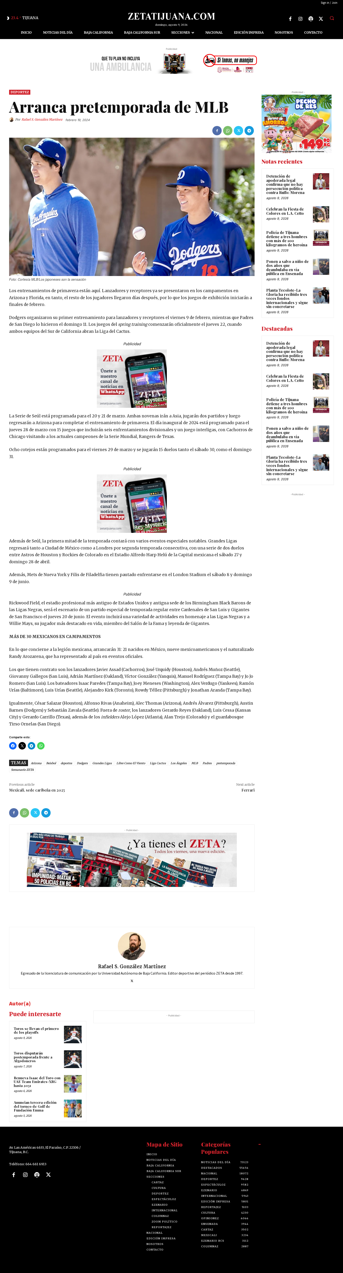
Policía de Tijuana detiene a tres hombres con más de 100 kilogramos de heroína (286, 238)
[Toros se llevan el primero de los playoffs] (73, 1035)
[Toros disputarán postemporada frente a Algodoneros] (73, 1059)
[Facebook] (290, 19)
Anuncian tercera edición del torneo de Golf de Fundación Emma (35, 1106)
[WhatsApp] (227, 130)
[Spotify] (311, 19)
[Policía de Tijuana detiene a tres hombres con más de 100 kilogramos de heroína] (321, 238)
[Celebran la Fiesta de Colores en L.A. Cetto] (321, 214)
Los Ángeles (179, 763)
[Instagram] (300, 19)
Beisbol (51, 763)
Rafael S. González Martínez (41, 120)
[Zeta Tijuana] (171, 16)
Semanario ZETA (22, 769)
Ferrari (248, 790)
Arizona (36, 763)
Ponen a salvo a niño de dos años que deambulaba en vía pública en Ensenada (287, 267)
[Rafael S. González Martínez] (12, 120)
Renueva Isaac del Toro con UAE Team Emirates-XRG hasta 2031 (37, 1082)
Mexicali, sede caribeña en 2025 (37, 790)
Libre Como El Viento (130, 763)
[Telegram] (249, 130)
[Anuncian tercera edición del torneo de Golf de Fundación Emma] (73, 1109)
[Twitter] (321, 19)
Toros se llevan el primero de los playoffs (36, 1030)
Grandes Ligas (102, 763)
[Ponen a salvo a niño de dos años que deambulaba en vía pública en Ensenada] (321, 266)
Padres (207, 763)
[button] (331, 18)
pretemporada (225, 763)
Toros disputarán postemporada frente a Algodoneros (33, 1057)
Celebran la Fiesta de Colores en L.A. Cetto (285, 211)
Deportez (19, 92)
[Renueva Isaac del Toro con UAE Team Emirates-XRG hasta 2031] (73, 1084)
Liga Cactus (158, 763)
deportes (66, 763)
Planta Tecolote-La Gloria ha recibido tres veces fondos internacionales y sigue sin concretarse (287, 298)
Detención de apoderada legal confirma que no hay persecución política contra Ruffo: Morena (285, 184)
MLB (194, 763)
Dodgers (82, 763)
